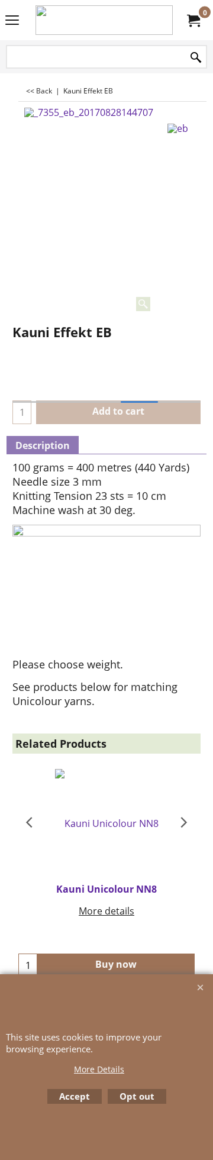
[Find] (196, 58)
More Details (99, 1069)
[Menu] (12, 21)
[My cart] (193, 20)
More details (106, 910)
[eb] (178, 126)
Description (42, 445)
